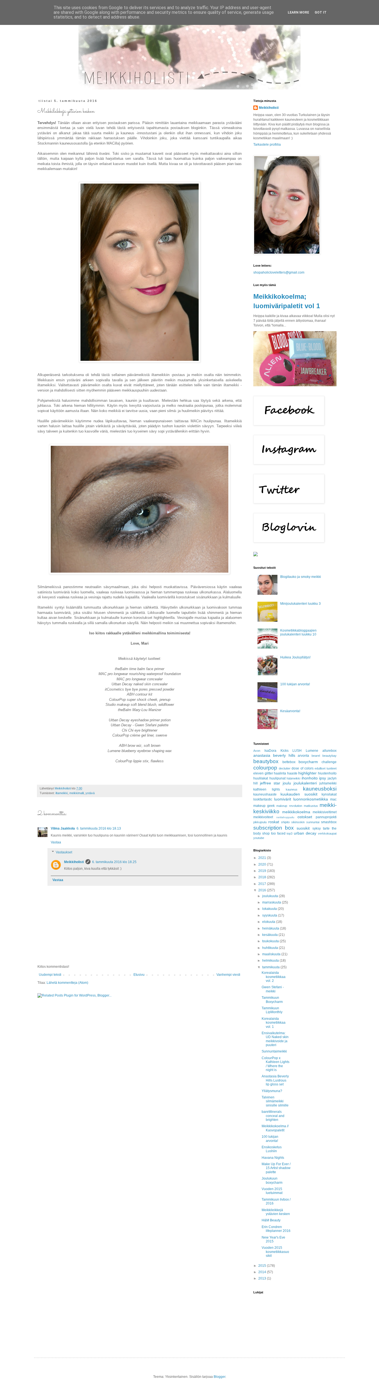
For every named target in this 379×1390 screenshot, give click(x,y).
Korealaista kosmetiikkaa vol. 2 (273, 977)
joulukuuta (270, 896)
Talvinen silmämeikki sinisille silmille (275, 1101)
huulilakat (260, 778)
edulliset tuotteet (326, 768)
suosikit (303, 828)
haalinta (280, 773)
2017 (262, 884)
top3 (289, 833)
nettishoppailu (285, 817)
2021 (262, 858)
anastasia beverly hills (274, 755)
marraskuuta (272, 902)
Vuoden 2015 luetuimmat (272, 1191)
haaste (292, 773)
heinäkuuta (271, 928)
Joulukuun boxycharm (272, 1180)
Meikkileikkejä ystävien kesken (276, 1212)
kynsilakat (329, 794)
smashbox (329, 822)
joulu (287, 783)
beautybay (329, 755)
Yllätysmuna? (272, 1091)
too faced (278, 833)
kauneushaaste (265, 794)
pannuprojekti (326, 817)
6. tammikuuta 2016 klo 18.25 (114, 862)
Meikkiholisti (74, 862)
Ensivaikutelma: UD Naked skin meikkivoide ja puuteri (275, 1039)
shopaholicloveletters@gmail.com (278, 272)
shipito (285, 822)
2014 (262, 1272)
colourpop (265, 768)
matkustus (311, 805)
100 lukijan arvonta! (295, 684)
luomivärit (282, 799)
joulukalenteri (305, 783)
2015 (262, 1266)
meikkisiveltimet (325, 812)
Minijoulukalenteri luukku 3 (300, 604)
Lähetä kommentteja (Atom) (67, 983)
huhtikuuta (270, 948)
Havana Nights (273, 1158)
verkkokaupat (327, 833)
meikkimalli (76, 793)
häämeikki (293, 778)
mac (333, 799)
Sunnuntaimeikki (274, 1051)
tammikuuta (271, 967)
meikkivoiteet (263, 817)
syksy (316, 828)
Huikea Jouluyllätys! (295, 657)
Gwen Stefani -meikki (273, 989)
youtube (258, 838)
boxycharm (308, 762)
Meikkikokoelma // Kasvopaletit (275, 1128)
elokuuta (269, 922)
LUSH (297, 751)
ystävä (90, 793)
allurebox (329, 751)
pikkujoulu (260, 822)
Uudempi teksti (50, 975)
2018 (262, 877)
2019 (262, 871)
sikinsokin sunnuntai (305, 822)
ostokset (304, 817)
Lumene (312, 751)
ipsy (322, 778)
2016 (262, 890)
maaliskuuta (271, 954)
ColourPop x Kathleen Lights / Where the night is (275, 1064)
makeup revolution (289, 805)
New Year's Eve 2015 (273, 1239)
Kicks (285, 751)
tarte (326, 828)
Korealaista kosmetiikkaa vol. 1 (273, 1023)
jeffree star (270, 783)
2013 (262, 1278)
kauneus (291, 789)
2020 (262, 864)
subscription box (273, 828)
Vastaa (56, 842)
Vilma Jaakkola (63, 828)
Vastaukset (64, 852)
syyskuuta (270, 915)
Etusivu (139, 975)
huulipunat (277, 778)
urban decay (305, 833)
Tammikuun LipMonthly (272, 1010)
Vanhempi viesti (228, 975)
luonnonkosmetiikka (310, 799)
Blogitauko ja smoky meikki (300, 577)
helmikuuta (271, 960)
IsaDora (270, 751)
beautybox (266, 761)
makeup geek (264, 806)
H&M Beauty (271, 1220)
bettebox (288, 762)
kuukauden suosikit (299, 794)
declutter (284, 768)
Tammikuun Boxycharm (272, 999)
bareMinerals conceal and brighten (273, 1116)
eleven (258, 773)
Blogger (219, 1377)
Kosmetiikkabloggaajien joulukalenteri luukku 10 (298, 632)
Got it (321, 12)
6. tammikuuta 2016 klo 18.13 (99, 828)
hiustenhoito (327, 773)
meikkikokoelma (296, 812)
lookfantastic (262, 799)
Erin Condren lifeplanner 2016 (276, 1229)
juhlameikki (328, 783)
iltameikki (61, 793)
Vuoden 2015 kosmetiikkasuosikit (275, 1252)
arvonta (303, 756)
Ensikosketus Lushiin (272, 1149)
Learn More (298, 12)
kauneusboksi (320, 789)
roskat (273, 822)
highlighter (307, 773)
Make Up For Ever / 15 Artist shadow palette (276, 1168)
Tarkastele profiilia (267, 144)
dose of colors (302, 768)
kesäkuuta (270, 935)
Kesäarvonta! (290, 711)
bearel (316, 755)
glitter (269, 773)
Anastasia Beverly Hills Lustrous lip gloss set (275, 1080)
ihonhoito (310, 778)
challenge (329, 762)
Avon (256, 750)
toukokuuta (271, 941)
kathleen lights (266, 789)
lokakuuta (270, 909)
